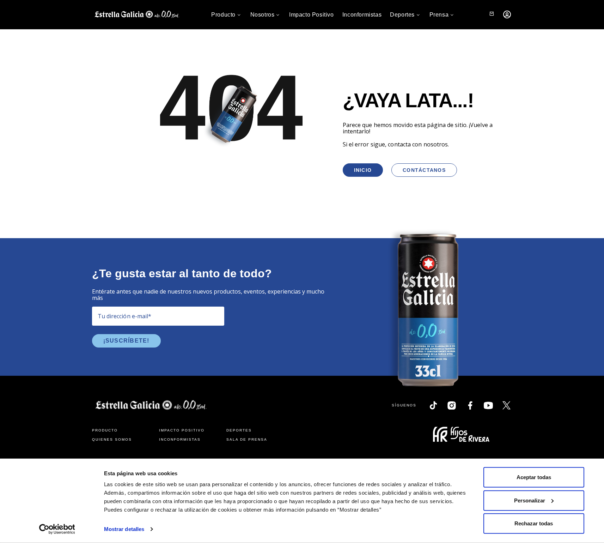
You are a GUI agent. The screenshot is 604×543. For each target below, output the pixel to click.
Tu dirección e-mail (125, 316)
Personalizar (529, 500)
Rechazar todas (533, 523)
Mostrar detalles (124, 529)
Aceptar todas (534, 477)
